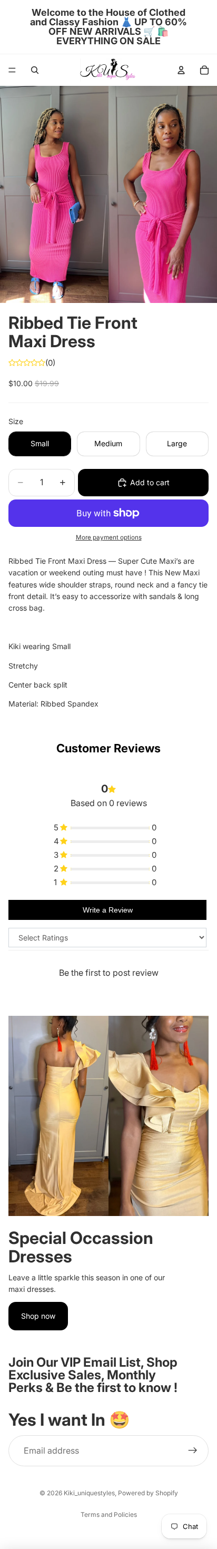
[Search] (34, 70)
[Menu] (12, 70)
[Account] (181, 70)
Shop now (38, 1315)
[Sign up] (193, 1451)
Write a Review (108, 910)
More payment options (109, 537)
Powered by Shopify (148, 1493)
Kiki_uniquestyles (89, 1493)
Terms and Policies (109, 1514)
